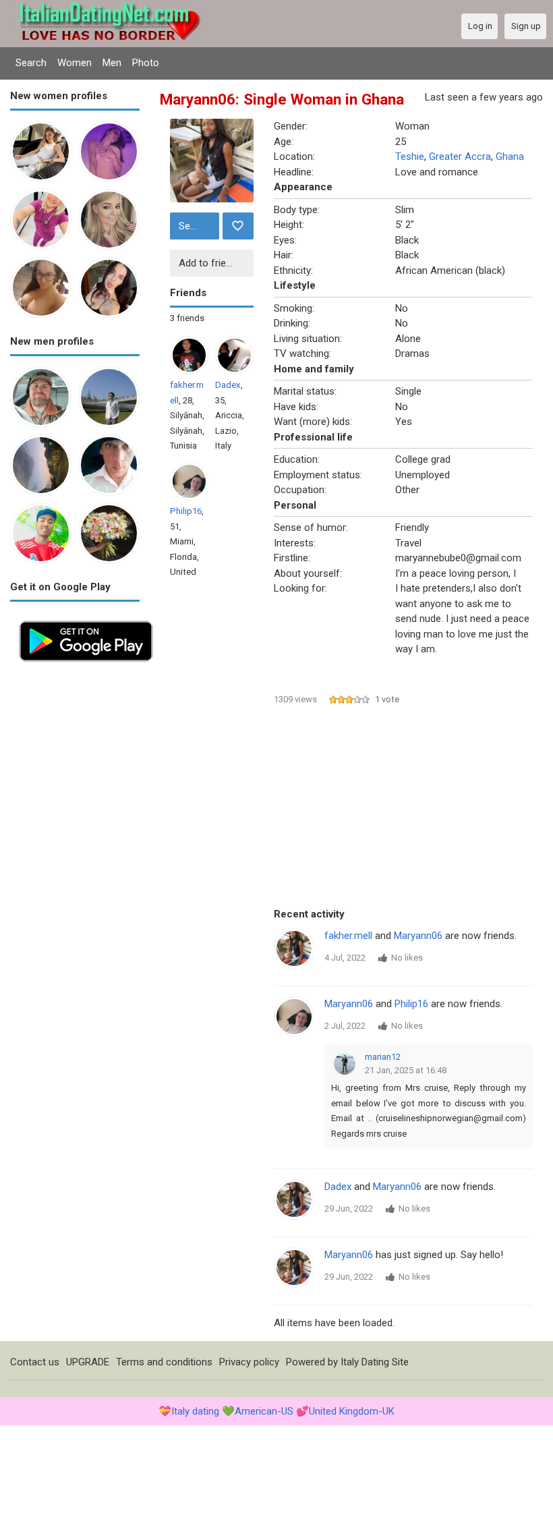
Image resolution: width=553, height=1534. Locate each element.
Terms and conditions (164, 1362)
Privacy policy (249, 1362)
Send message (197, 226)
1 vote (387, 699)
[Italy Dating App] (86, 619)
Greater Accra (460, 156)
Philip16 (186, 511)
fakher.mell (348, 936)
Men (112, 63)
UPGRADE (87, 1362)
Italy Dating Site (375, 1362)
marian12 (383, 1057)
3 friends (187, 318)
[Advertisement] (75, 873)
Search (31, 63)
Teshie (409, 156)
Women (74, 63)
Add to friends (210, 263)
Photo (145, 63)
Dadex (228, 385)
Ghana (510, 156)
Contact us (34, 1362)
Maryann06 (418, 936)
